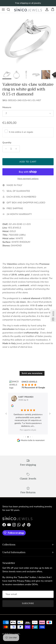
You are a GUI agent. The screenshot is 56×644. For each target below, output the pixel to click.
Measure (6, 107)
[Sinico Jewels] (28, 9)
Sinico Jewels (14, 634)
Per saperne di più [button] (28, 430)
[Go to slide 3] (28, 436)
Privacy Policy (24, 580)
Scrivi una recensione (32, 373)
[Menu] (3, 9)
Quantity (6, 142)
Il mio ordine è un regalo (21, 131)
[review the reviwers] (12, 405)
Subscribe (28, 603)
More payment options (28, 178)
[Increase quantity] (17, 149)
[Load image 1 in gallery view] (28, 41)
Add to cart (27, 161)
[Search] (10, 9)
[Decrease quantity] (5, 149)
